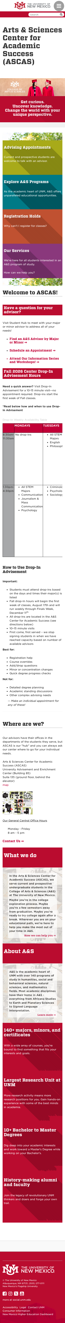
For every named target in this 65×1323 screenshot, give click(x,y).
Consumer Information (16, 1310)
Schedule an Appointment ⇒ (32, 350)
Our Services (16, 251)
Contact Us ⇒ (13, 841)
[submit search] (61, 15)
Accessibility (10, 1307)
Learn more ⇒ (46, 1014)
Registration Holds (22, 216)
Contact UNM (36, 1307)
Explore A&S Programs (26, 182)
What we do (20, 855)
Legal (23, 1307)
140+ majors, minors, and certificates (32, 1032)
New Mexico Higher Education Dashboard (28, 1314)
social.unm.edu (22, 1299)
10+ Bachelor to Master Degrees (30, 1132)
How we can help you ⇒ (40, 935)
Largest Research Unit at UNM (32, 1082)
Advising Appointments (27, 147)
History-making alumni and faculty (30, 1182)
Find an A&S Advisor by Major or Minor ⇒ (34, 340)
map (6, 785)
